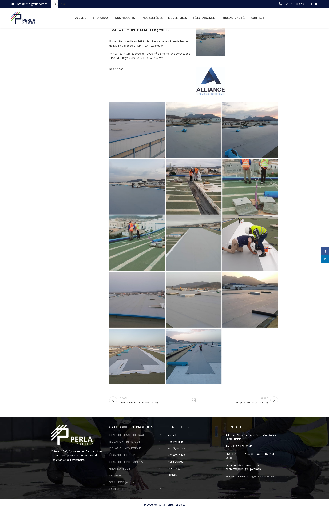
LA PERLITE (116, 489)
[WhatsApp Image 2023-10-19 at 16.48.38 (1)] (193, 300)
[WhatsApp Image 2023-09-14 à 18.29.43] (193, 130)
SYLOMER (115, 475)
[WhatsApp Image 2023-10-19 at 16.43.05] (193, 243)
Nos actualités (176, 455)
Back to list (193, 400)
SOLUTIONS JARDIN (121, 482)
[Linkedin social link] (315, 4)
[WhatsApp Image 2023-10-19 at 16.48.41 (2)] (193, 356)
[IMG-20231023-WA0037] (137, 130)
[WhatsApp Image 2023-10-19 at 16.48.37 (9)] (137, 300)
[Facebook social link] (311, 4)
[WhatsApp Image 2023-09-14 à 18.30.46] (137, 187)
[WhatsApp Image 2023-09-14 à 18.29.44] (250, 130)
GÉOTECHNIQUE (119, 468)
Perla (156, 504)
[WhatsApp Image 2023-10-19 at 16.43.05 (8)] (250, 187)
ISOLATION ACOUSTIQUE (125, 448)
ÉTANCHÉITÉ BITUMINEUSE (126, 462)
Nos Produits (175, 442)
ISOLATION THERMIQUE (124, 441)
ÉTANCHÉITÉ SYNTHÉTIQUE (127, 434)
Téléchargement (177, 468)
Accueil (171, 435)
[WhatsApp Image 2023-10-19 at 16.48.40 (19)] (137, 356)
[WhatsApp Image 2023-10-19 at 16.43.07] (250, 243)
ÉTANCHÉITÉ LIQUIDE (123, 455)
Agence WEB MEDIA (262, 476)
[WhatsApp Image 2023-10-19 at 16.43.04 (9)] (193, 187)
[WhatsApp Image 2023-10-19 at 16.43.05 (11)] (137, 243)
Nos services (175, 461)
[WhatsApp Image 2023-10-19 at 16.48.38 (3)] (250, 300)
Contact (172, 474)
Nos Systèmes (176, 448)
